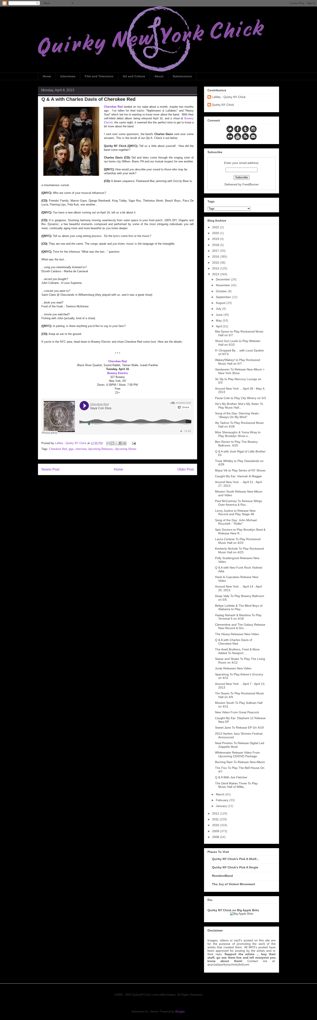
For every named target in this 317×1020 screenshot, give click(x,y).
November (223, 285)
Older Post (185, 469)
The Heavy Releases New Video (237, 634)
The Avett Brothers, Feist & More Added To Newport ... (237, 651)
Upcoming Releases (100, 449)
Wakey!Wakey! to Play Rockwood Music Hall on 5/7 (237, 361)
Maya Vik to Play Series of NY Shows (240, 470)
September (224, 297)
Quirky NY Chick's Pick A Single (235, 867)
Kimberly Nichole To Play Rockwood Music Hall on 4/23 (239, 550)
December (223, 279)
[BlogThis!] (112, 443)
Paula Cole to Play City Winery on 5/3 (240, 398)
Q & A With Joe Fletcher (231, 777)
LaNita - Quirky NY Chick (229, 97)
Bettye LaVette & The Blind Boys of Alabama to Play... (238, 607)
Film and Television (99, 76)
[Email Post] (133, 443)
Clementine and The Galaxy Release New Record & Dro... (240, 626)
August (221, 303)
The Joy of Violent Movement (233, 884)
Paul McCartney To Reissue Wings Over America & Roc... (238, 502)
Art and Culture (134, 76)
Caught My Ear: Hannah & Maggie (238, 476)
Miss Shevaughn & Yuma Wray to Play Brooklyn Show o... (238, 434)
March (220, 794)
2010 (216, 825)
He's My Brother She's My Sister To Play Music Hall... (239, 405)
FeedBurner (250, 184)
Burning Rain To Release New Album (240, 762)
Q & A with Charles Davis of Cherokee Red (233, 641)
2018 (216, 245)
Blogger (180, 1011)
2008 (216, 837)
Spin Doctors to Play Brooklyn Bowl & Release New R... (240, 531)
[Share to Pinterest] (124, 443)
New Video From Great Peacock (237, 712)
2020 (216, 233)
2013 (216, 274)
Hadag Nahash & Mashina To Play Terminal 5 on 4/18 (238, 616)
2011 (216, 819)
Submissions (182, 76)
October (222, 291)
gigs (71, 449)
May (219, 320)
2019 (216, 239)
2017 (216, 250)
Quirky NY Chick (223, 104)
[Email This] (108, 443)
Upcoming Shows (126, 449)
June (219, 314)
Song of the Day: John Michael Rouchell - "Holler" (236, 522)
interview (80, 449)
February (222, 800)
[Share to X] (116, 443)
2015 (216, 262)
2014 (216, 268)
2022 (216, 227)
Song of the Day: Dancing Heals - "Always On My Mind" (238, 415)
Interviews (67, 76)
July (219, 308)
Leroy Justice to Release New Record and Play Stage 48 (235, 512)
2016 (216, 256)
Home (47, 76)
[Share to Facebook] (120, 443)
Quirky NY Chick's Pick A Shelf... (235, 859)
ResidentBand (222, 875)
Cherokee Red (58, 449)
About (158, 76)
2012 (216, 813)
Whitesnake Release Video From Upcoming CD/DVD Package (237, 754)
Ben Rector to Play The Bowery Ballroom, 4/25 (236, 443)
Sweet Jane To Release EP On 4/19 (239, 727)
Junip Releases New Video (233, 668)
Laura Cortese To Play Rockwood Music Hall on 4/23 (238, 540)
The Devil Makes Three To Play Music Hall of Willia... (236, 785)
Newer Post (50, 469)
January (222, 806)
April (219, 326)
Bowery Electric (117, 373)
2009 (216, 831)
